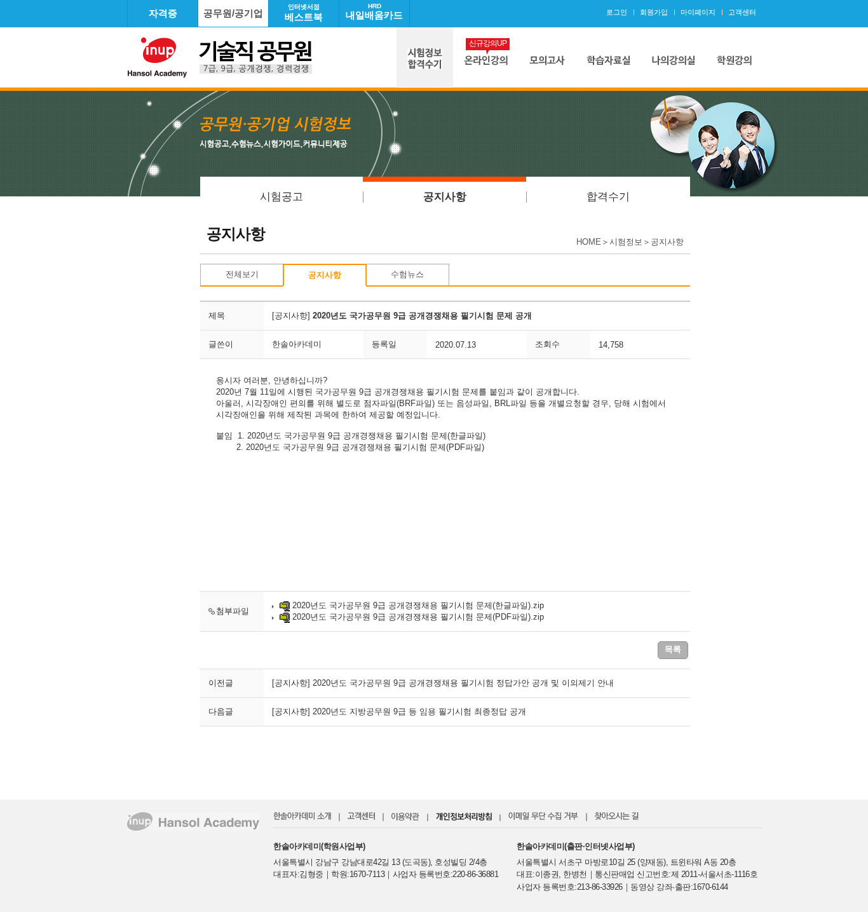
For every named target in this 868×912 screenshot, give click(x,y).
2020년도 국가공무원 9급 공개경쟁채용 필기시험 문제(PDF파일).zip (418, 617)
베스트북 (304, 12)
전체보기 (242, 274)
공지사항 (444, 197)
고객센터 (742, 12)
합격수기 (608, 197)
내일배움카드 (374, 11)
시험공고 (281, 197)
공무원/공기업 (233, 13)
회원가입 (654, 12)
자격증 (163, 13)
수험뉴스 (407, 274)
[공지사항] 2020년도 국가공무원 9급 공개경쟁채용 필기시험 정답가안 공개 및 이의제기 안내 (443, 683)
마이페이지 (698, 12)
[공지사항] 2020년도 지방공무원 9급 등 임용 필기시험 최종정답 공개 (399, 711)
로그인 (616, 12)
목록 (673, 649)
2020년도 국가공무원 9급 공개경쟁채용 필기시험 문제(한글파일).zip (418, 605)
